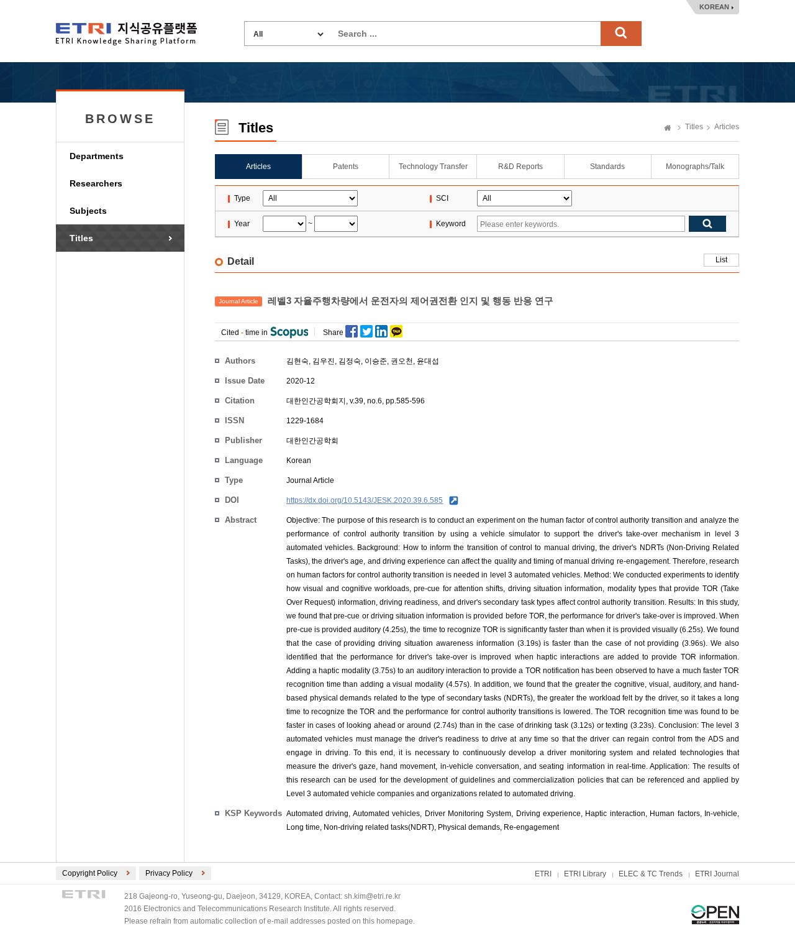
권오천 (402, 361)
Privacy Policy (169, 873)
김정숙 (349, 361)
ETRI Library (585, 874)
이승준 (376, 361)
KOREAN (714, 7)
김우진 (323, 361)
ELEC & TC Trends (651, 874)
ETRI (543, 874)
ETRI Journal (717, 874)
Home (667, 128)
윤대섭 (428, 361)
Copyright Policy (89, 873)
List (721, 259)
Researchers (96, 183)
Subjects (88, 211)
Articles (726, 126)
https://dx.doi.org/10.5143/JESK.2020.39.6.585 (364, 500)
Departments (97, 156)
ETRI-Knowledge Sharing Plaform (126, 33)
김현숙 (297, 361)
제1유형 (715, 914)
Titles (81, 238)
